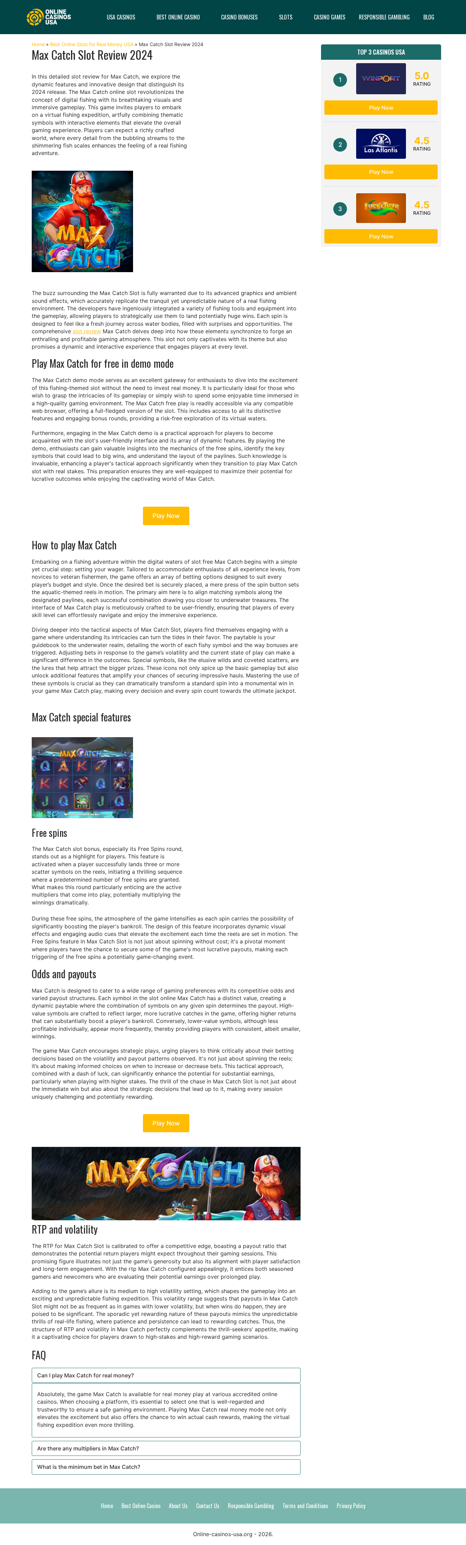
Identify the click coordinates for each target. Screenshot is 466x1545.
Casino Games (329, 17)
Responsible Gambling (384, 17)
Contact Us (207, 1506)
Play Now (166, 515)
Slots (285, 17)
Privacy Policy (351, 1506)
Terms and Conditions (305, 1506)
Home (38, 44)
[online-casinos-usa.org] (49, 16)
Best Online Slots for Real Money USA (91, 44)
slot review (87, 331)
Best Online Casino (178, 17)
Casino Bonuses (239, 17)
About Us (178, 1506)
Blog (428, 17)
